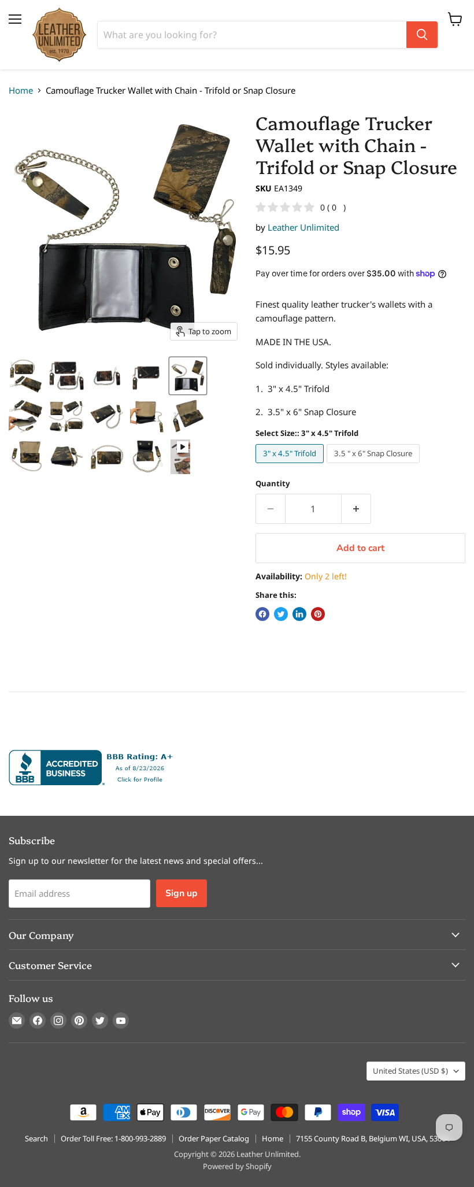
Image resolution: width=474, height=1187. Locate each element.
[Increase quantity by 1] (356, 509)
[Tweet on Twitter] (281, 614)
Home (21, 90)
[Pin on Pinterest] (318, 614)
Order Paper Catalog (214, 1138)
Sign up (181, 893)
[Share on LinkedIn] (299, 614)
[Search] (422, 34)
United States (410, 1071)
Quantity (272, 483)
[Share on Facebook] (262, 614)
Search (36, 1138)
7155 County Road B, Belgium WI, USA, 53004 (373, 1138)
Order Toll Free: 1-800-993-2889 (113, 1138)
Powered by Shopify (237, 1166)
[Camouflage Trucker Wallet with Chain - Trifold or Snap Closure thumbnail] (26, 375)
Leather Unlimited (303, 227)
